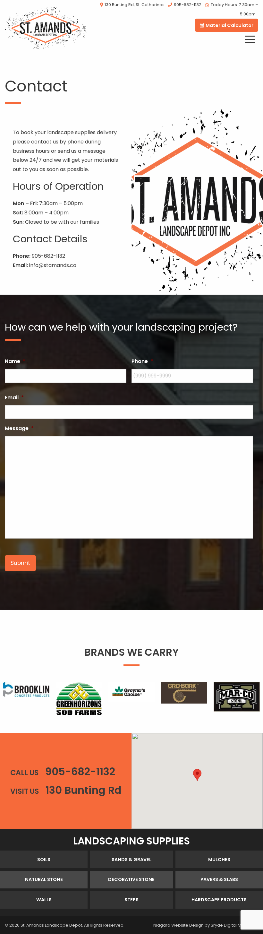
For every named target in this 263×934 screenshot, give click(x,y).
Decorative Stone (131, 879)
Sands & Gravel (131, 859)
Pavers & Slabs (219, 879)
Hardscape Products (219, 899)
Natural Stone (44, 879)
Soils (43, 859)
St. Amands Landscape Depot (51, 925)
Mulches (219, 859)
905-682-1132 (187, 4)
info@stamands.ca (52, 265)
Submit (20, 563)
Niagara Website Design (178, 925)
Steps (131, 899)
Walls (44, 899)
